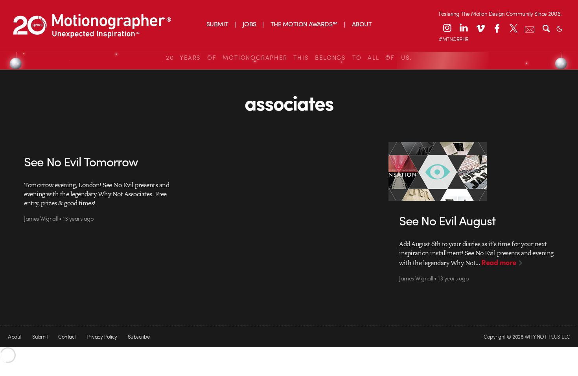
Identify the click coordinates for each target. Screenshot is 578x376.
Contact (66, 336)
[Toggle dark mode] (559, 28)
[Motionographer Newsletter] (530, 28)
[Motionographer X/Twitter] (513, 28)
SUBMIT (217, 23)
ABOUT (362, 23)
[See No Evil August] (476, 171)
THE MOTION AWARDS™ (304, 23)
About (14, 336)
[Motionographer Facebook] (497, 28)
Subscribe (138, 336)
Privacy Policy (102, 336)
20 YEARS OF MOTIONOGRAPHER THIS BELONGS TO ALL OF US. (289, 57)
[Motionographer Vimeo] (480, 28)
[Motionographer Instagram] (447, 28)
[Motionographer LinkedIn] (464, 28)
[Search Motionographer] (546, 28)
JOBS (249, 23)
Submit (40, 336)
